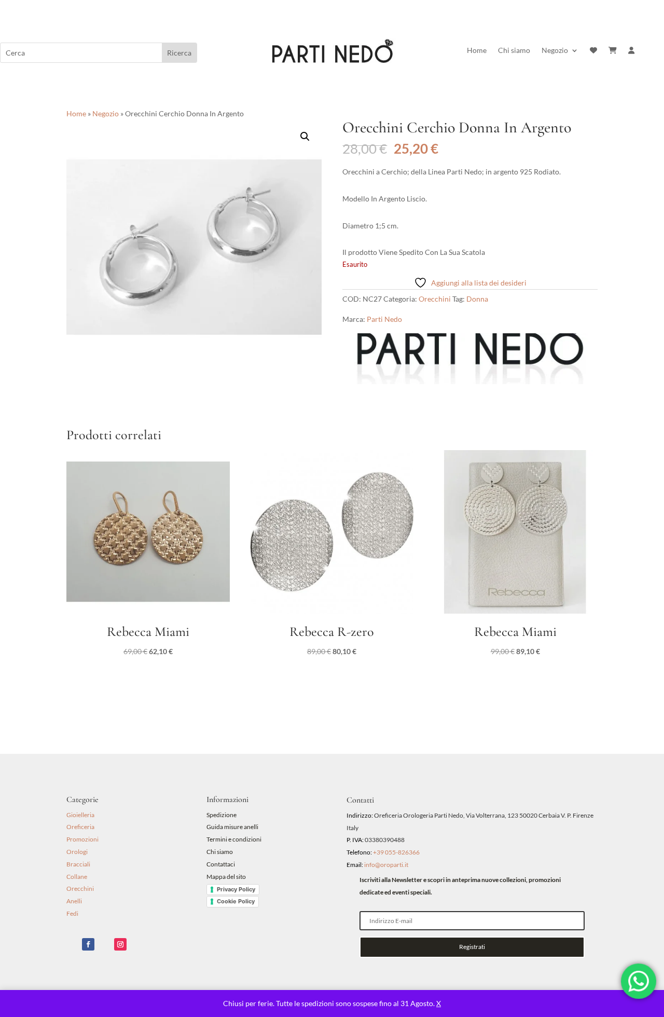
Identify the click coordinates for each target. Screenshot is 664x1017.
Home (477, 51)
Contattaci (220, 864)
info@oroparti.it (386, 865)
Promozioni (82, 839)
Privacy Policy (236, 889)
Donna (477, 298)
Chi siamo (514, 51)
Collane (76, 876)
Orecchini (435, 298)
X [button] (438, 1003)
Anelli (74, 901)
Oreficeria (80, 827)
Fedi (72, 913)
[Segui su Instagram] (120, 944)
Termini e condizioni (234, 839)
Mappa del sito (226, 876)
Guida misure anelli (232, 827)
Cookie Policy (236, 901)
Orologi (77, 852)
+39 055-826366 (396, 852)
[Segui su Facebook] (88, 944)
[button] (305, 136)
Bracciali (78, 864)
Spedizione (221, 815)
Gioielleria (80, 815)
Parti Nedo (384, 319)
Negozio (555, 51)
